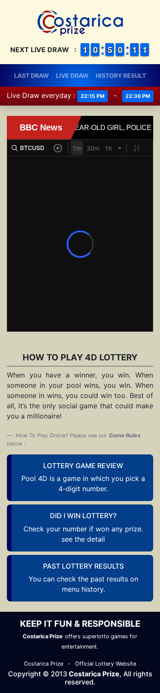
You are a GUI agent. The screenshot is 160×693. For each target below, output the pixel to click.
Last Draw (31, 75)
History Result (121, 75)
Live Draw (72, 75)
